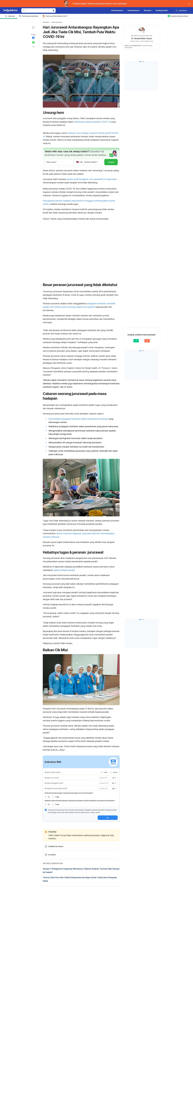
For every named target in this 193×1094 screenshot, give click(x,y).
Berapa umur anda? (52, 778)
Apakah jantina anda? (53, 772)
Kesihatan (46, 22)
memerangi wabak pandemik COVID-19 (92, 122)
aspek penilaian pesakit (64, 570)
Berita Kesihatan (57, 22)
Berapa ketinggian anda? (54, 783)
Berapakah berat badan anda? (56, 788)
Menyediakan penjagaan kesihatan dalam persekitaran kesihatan (78, 419)
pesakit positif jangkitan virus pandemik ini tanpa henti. (92, 179)
